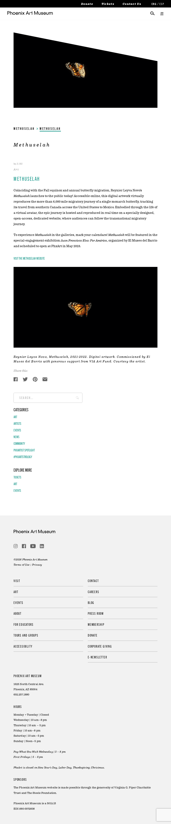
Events (17, 430)
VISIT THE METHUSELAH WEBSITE (29, 258)
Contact (93, 581)
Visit (17, 581)
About (17, 613)
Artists (17, 423)
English (154, 4)
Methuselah (24, 128)
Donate (87, 4)
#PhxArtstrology (23, 457)
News (16, 437)
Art (15, 417)
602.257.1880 (21, 694)
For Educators (23, 624)
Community (19, 443)
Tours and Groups (26, 635)
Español (162, 4)
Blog (91, 602)
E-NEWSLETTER (97, 657)
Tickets (108, 4)
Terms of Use (21, 564)
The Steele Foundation (41, 793)
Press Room (96, 613)
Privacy (37, 564)
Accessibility (23, 646)
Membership (96, 624)
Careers (93, 592)
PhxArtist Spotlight (24, 450)
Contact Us (132, 4)
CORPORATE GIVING (100, 646)
